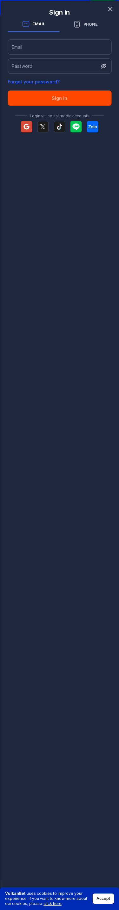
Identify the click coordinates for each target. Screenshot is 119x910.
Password (22, 65)
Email (17, 46)
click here (52, 903)
